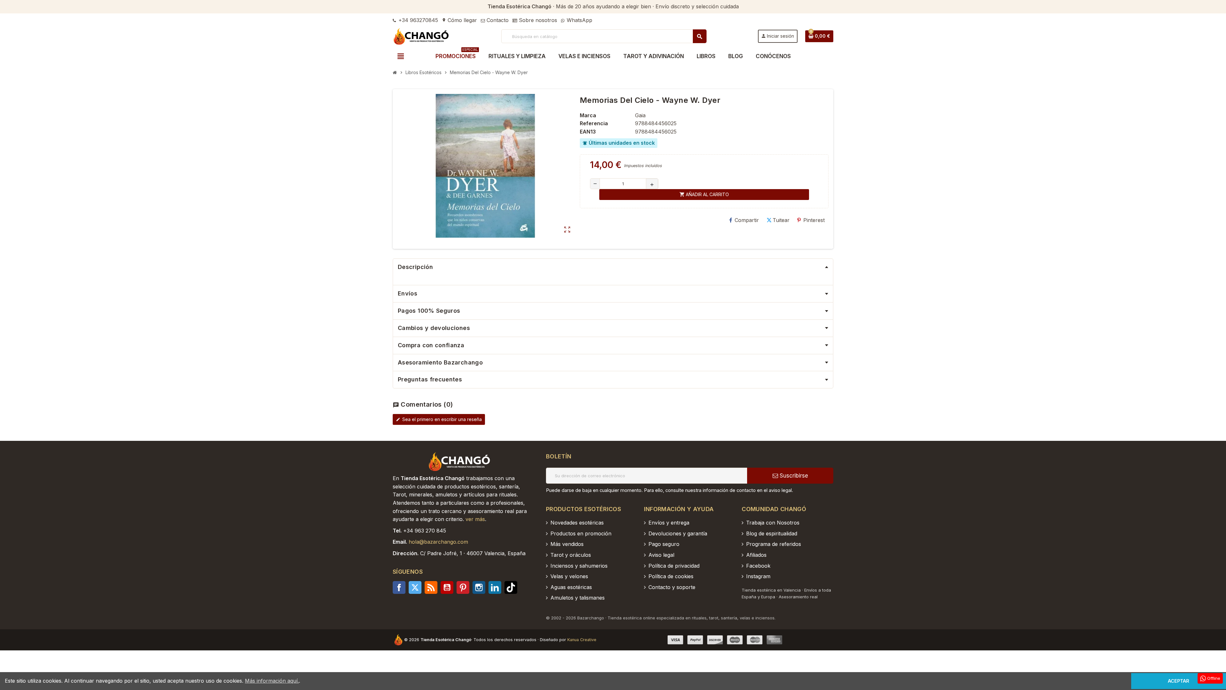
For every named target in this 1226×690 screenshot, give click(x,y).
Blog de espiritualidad (771, 533)
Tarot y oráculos (570, 555)
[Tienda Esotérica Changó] (421, 36)
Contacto (497, 20)
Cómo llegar (459, 20)
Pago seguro (663, 544)
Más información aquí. (272, 681)
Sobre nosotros (537, 20)
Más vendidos (567, 544)
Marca (588, 115)
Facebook (399, 587)
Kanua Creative (581, 639)
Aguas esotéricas (571, 587)
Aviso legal (661, 555)
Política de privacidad (674, 566)
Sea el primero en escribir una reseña (439, 419)
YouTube (447, 587)
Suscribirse (793, 475)
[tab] (613, 267)
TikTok (510, 587)
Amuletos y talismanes (577, 597)
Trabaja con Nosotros (772, 522)
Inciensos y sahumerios (579, 566)
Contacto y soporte (671, 587)
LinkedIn (494, 587)
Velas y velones (569, 576)
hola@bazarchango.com (438, 542)
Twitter (415, 587)
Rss (431, 587)
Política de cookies (670, 576)
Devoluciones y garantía (677, 533)
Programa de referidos (773, 544)
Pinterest (814, 220)
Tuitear (781, 220)
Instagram (479, 587)
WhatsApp (578, 20)
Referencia (594, 123)
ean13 (588, 131)
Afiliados (756, 555)
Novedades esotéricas (577, 522)
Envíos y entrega (668, 522)
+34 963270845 (417, 20)
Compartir (747, 220)
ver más (475, 519)
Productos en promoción (580, 533)
